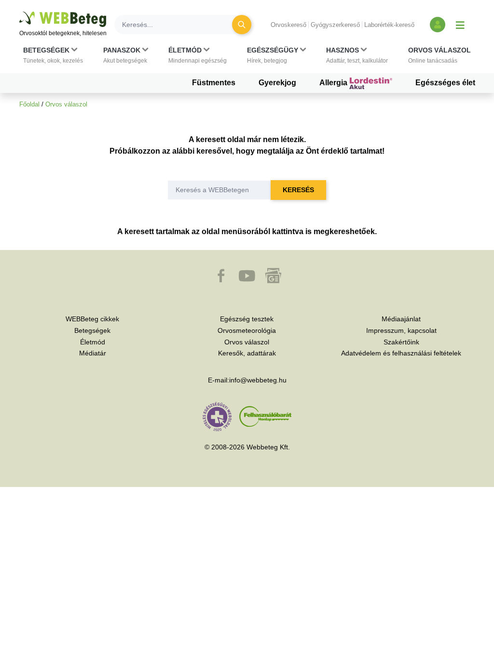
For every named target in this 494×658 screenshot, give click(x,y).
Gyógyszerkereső (335, 24)
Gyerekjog (277, 83)
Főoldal (29, 104)
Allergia (334, 83)
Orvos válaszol (66, 104)
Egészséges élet (445, 83)
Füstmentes (213, 83)
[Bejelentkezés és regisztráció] (437, 24)
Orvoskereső (288, 24)
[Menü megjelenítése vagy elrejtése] (460, 24)
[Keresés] (241, 24)
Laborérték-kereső (389, 24)
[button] (53, 55)
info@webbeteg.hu (258, 380)
